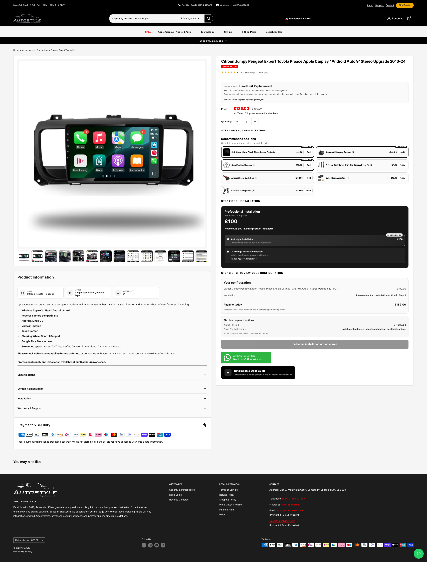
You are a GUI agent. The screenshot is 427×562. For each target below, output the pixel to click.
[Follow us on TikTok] (163, 545)
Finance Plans (226, 509)
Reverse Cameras (178, 499)
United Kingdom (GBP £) (26, 540)
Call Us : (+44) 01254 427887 (197, 5)
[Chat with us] (419, 554)
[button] (278, 152)
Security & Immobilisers (182, 489)
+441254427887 (291, 504)
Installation (24, 398)
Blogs (222, 514)
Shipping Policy (227, 499)
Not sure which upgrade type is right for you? (244, 100)
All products (27, 50)
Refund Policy (226, 494)
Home (16, 50)
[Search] (208, 19)
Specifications (26, 374)
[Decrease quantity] (237, 121)
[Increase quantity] (255, 121)
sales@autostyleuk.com (290, 510)
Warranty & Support (29, 408)
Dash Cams (175, 494)
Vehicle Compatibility (31, 388)
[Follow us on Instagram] (150, 545)
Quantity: (226, 121)
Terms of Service (228, 489)
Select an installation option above (315, 344)
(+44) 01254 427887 (293, 498)
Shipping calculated (255, 113)
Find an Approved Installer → (244, 259)
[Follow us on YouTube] (156, 545)
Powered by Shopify (22, 551)
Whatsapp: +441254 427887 (234, 5)
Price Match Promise (230, 504)
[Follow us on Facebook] (144, 545)
